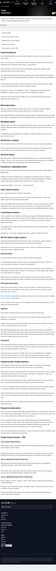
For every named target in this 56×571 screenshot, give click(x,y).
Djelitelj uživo (5, 515)
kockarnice (4, 513)
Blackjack (3, 125)
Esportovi (3, 527)
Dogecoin (9, 298)
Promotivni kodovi (6, 523)
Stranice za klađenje (6, 525)
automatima (29, 204)
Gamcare (5, 561)
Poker (2, 535)
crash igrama (13, 233)
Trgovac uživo (18, 185)
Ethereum (8, 296)
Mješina (3, 517)
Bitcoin (3, 296)
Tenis (2, 531)
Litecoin (3, 298)
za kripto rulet (28, 150)
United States (7, 507)
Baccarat (8, 160)
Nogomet (3, 529)
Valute (3, 537)
